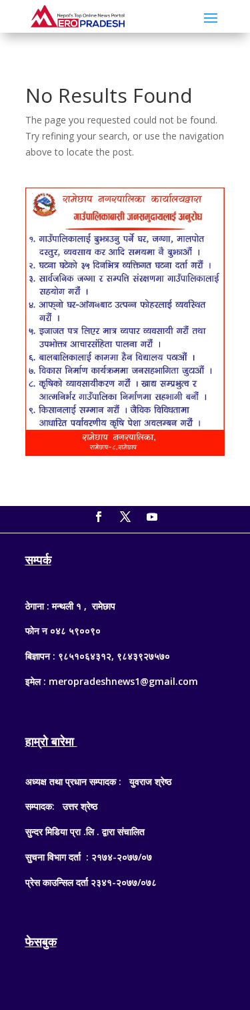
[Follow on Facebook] (98, 516)
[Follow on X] (125, 516)
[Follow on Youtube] (152, 516)
